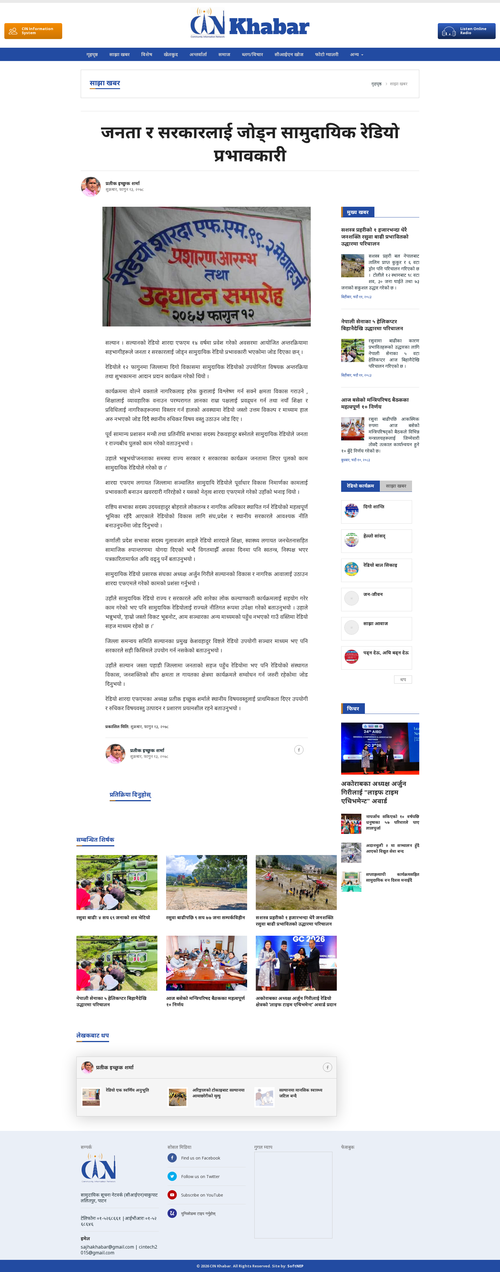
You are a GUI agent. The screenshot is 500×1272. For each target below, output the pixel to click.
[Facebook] (299, 749)
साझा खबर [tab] (396, 486)
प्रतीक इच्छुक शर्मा (123, 183)
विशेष (146, 54)
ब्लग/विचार (252, 54)
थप (403, 679)
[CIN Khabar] (250, 22)
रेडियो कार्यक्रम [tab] (360, 486)
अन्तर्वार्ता (198, 54)
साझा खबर (119, 54)
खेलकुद (171, 54)
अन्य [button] (355, 54)
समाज (224, 54)
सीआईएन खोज (289, 54)
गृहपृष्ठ (92, 54)
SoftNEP (295, 1266)
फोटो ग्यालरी (327, 54)
